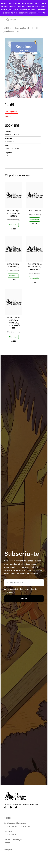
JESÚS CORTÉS (12, 134)
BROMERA (9, 141)
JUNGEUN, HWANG (34, 214)
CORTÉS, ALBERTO (13, 271)
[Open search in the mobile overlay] (24, 19)
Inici (5, 28)
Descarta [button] (41, 13)
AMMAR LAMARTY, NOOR (13, 220)
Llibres (10, 28)
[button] (22, 161)
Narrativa (18, 28)
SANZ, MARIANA (34, 273)
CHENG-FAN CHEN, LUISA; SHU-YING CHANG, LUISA (13, 332)
